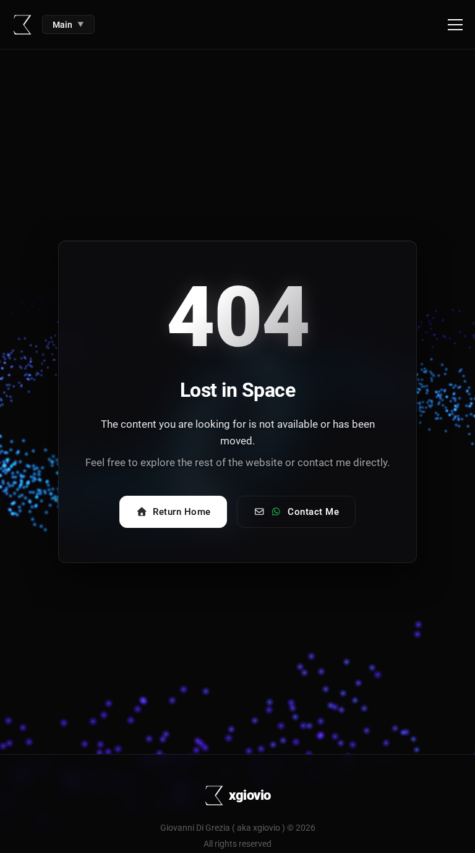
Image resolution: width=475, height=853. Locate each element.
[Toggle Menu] (455, 24)
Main (68, 25)
